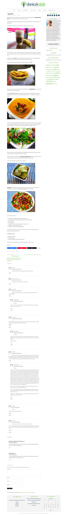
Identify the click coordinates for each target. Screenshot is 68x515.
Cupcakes (53, 69)
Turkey (47, 81)
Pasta (56, 73)
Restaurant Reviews (12, 251)
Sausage (47, 77)
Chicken (57, 67)
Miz (12, 267)
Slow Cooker (53, 77)
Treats (57, 79)
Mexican (58, 70)
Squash (54, 79)
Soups (51, 79)
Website (8, 484)
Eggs (55, 69)
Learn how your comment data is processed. (27, 492)
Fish (57, 69)
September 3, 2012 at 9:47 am (16, 279)
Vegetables (54, 81)
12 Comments (18, 15)
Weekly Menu (9, 260)
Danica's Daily (34, 4)
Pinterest (17, 504)
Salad (52, 75)
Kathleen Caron (14, 278)
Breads (49, 67)
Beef (47, 67)
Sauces (58, 75)
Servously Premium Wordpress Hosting (42, 513)
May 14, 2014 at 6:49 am (15, 407)
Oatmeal (50, 73)
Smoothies (58, 77)
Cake (51, 67)
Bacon (54, 65)
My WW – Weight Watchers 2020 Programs (14, 258)
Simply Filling (17, 251)
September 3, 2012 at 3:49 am (16, 269)
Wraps (56, 83)
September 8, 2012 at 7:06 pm (18, 366)
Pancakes (53, 73)
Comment (9, 469)
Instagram (17, 505)
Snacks (47, 79)
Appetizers (48, 65)
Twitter (17, 501)
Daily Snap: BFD (11, 453)
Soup (49, 79)
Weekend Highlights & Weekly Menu (34, 503)
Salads (55, 75)
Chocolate (47, 69)
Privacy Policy (27, 513)
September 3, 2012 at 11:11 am (17, 290)
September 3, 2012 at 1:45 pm (18, 301)
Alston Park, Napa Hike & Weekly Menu (13, 259)
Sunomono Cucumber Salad (25, 156)
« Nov (51, 510)
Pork (47, 75)
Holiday (49, 70)
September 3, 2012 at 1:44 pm (18, 332)
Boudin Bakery (32, 89)
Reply (10, 327)
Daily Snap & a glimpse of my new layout (16, 441)
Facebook (17, 503)
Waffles (54, 83)
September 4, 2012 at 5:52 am (16, 353)
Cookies (50, 69)
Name (8, 477)
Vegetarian (49, 83)
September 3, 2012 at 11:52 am (17, 318)
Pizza (60, 73)
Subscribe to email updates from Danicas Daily (17, 500)
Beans (57, 65)
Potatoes (49, 75)
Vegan (51, 81)
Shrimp (49, 77)
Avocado (52, 65)
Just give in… (34, 505)
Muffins (47, 73)
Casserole (53, 67)
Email (8, 481)
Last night (9, 187)
